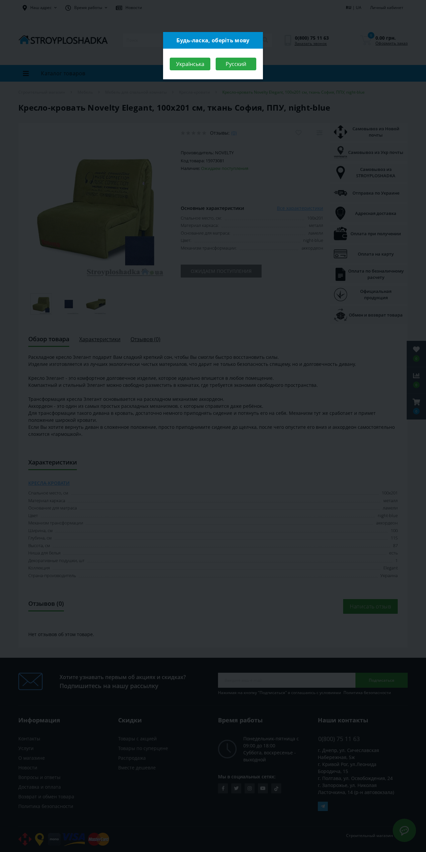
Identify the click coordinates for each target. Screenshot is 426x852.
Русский (236, 64)
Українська (190, 64)
